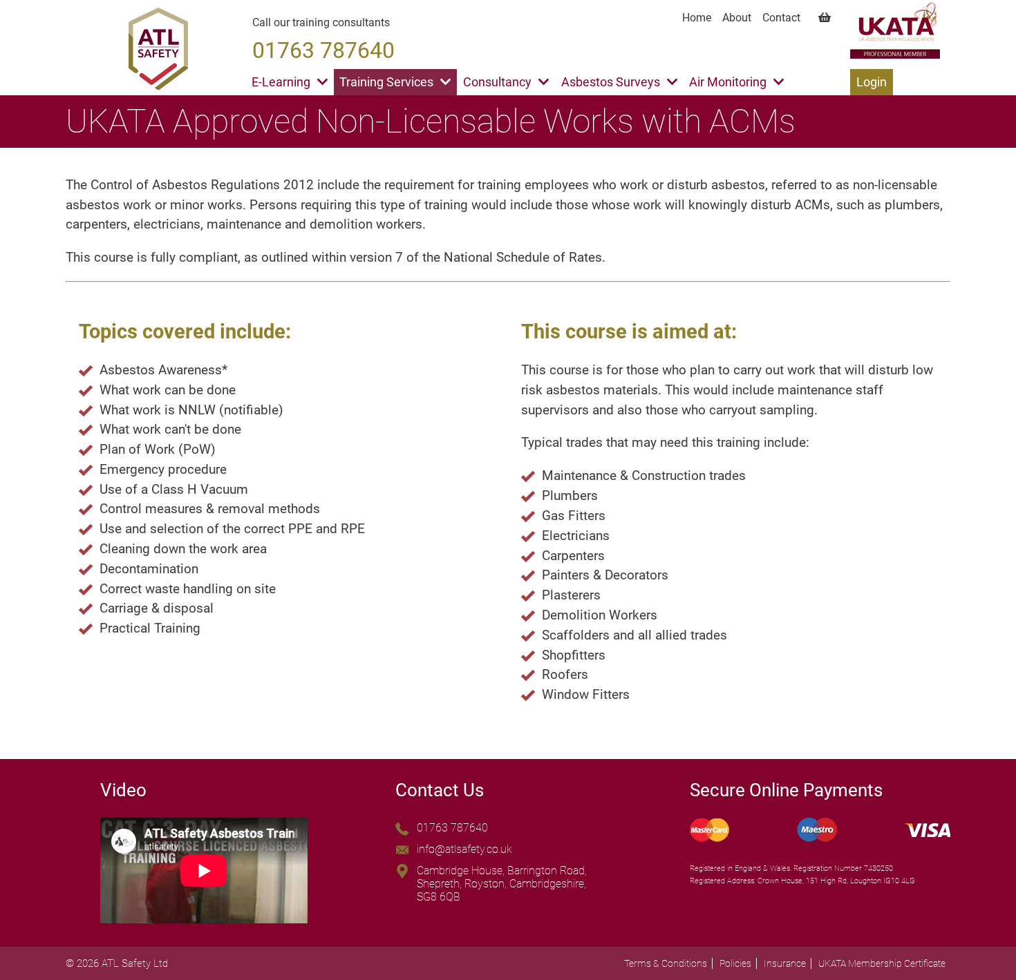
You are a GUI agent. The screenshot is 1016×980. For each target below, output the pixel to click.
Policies (735, 963)
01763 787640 (452, 827)
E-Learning (281, 82)
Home (696, 17)
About (736, 17)
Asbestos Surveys (610, 82)
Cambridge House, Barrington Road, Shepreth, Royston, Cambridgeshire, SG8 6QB (502, 883)
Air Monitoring (727, 82)
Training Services (386, 82)
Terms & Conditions (665, 963)
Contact (781, 17)
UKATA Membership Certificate (882, 963)
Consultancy (497, 82)
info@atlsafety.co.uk (464, 849)
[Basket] (821, 17)
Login (871, 82)
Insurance (785, 963)
